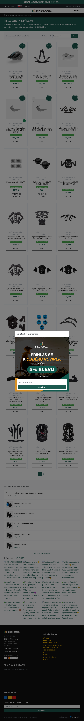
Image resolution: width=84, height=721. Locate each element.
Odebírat (42, 387)
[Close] (66, 334)
